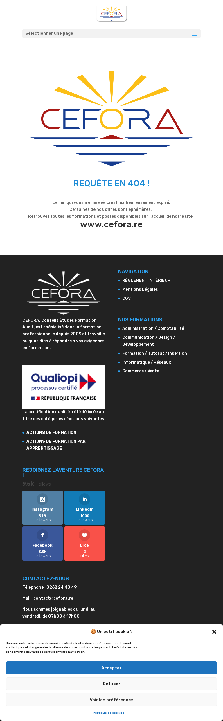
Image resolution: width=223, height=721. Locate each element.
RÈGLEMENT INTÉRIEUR (146, 280)
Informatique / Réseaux (146, 362)
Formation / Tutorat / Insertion (154, 353)
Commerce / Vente (140, 371)
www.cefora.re (111, 224)
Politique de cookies (108, 713)
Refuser (112, 684)
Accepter (111, 668)
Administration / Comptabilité (153, 328)
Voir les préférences (112, 699)
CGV (126, 298)
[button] (214, 632)
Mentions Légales (140, 289)
